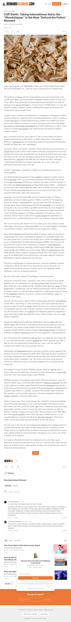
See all (7, 584)
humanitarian (22, 351)
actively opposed (41, 215)
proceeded (46, 205)
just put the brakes (22, 105)
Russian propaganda (52, 383)
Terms (41, 609)
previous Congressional (16, 126)
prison (54, 226)
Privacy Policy (48, 583)
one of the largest (16, 182)
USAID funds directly (23, 185)
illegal (29, 306)
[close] (52, 553)
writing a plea (61, 372)
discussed (14, 121)
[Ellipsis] (66, 501)
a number (38, 177)
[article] (35, 549)
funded (56, 239)
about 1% (54, 322)
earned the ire (55, 250)
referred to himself (44, 417)
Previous (10, 473)
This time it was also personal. (13, 548)
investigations (30, 126)
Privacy (36, 609)
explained (19, 159)
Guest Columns (9, 11)
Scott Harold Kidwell (14, 521)
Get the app (44, 614)
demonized (50, 385)
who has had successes (47, 330)
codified (31, 311)
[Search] (46, 4)
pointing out (25, 332)
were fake (12, 179)
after (52, 247)
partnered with (19, 234)
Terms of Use (44, 582)
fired (16, 332)
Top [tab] (6, 540)
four (5, 126)
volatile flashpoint (54, 245)
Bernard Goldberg (19, 550)
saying (57, 286)
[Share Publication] (49, 4)
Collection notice (48, 609)
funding (7, 396)
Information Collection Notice (35, 583)
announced (17, 142)
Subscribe (57, 4)
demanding (13, 294)
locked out (62, 301)
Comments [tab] (8, 485)
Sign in (65, 4)
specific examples (18, 414)
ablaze (19, 97)
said (36, 406)
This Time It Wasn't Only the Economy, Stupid (22, 545)
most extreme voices (41, 283)
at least (62, 123)
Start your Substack (31, 614)
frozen (43, 301)
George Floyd (9, 151)
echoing (58, 388)
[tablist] (11, 485)
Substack (27, 618)
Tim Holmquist (12, 501)
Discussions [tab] (17, 540)
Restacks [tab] (15, 485)
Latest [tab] (10, 540)
